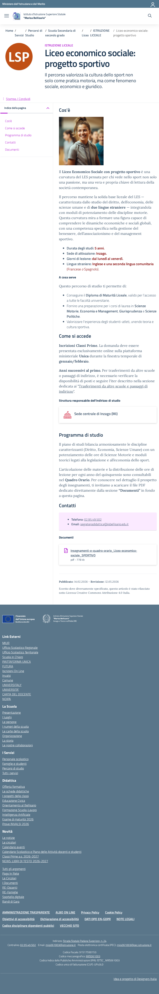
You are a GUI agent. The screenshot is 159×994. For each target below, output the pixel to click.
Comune (7, 680)
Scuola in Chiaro (12, 657)
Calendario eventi (13, 847)
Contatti (10, 142)
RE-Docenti (9, 887)
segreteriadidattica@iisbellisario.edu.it (104, 524)
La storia (7, 740)
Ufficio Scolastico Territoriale (20, 652)
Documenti (12, 149)
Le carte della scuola (15, 731)
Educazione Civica (13, 800)
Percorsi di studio (13, 768)
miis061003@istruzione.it (61, 945)
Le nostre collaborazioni (17, 745)
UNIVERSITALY (12, 685)
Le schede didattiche (15, 791)
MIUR (6, 643)
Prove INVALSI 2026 (15, 824)
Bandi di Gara (10, 901)
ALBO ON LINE (65, 912)
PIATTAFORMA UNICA (16, 661)
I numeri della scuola (15, 726)
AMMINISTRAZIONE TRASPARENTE (26, 912)
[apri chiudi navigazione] (6, 16)
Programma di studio (18, 135)
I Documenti (10, 882)
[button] (26, 108)
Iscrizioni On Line (13, 671)
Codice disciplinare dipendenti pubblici (28, 925)
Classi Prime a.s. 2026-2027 (20, 856)
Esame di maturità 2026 (18, 819)
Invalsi (6, 675)
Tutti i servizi (10, 773)
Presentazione (11, 712)
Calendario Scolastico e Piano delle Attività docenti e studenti (41, 851)
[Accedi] (153, 4)
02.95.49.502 (93, 519)
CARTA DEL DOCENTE (16, 694)
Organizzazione (12, 735)
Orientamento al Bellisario (19, 805)
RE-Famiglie (10, 892)
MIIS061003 (93, 956)
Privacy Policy (90, 912)
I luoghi (7, 717)
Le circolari (9, 842)
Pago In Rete (10, 873)
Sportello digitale (13, 896)
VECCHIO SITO (69, 925)
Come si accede (15, 128)
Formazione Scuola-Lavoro (19, 810)
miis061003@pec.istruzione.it (134, 945)
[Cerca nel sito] (150, 16)
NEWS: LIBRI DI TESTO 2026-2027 (25, 861)
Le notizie (8, 837)
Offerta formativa (13, 786)
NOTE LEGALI (125, 919)
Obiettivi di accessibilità (18, 919)
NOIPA (6, 699)
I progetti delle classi (15, 796)
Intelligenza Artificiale (16, 814)
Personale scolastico (15, 759)
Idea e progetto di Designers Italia (135, 979)
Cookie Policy (113, 912)
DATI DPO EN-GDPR (98, 919)
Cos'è (8, 121)
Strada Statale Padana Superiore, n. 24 (84, 941)
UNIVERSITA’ (10, 689)
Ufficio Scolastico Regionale (20, 647)
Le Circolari (9, 878)
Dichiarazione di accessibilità (59, 919)
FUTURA (7, 666)
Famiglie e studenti (14, 763)
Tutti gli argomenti (14, 868)
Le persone (9, 721)
